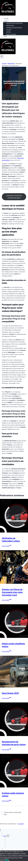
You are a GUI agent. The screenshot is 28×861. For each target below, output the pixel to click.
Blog (5, 36)
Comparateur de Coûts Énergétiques (14, 27)
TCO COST (8, 29)
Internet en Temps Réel (11, 34)
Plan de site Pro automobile (12, 812)
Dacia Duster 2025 (10, 693)
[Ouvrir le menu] (2, 56)
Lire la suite (6, 546)
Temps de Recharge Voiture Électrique (14, 23)
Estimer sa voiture (10, 25)
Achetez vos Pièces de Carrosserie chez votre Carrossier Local (12, 592)
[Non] (8, 860)
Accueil (6, 18)
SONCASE (8, 31)
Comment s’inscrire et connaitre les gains (14, 197)
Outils (4, 836)
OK (6, 860)
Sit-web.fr (21, 824)
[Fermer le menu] (0, 830)
